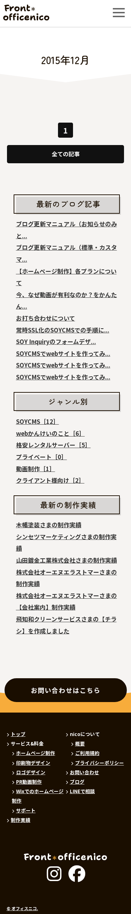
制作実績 (20, 819)
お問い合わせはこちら (66, 690)
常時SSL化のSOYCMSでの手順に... (62, 330)
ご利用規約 (87, 752)
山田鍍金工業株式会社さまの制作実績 (66, 560)
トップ (18, 733)
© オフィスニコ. (22, 908)
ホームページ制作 (35, 752)
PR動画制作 (29, 781)
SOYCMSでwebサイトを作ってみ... (63, 353)
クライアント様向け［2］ (50, 480)
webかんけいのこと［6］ (50, 433)
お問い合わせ (84, 772)
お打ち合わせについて (45, 318)
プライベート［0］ (41, 457)
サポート (26, 810)
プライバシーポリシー (99, 762)
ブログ (77, 781)
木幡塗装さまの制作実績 (48, 525)
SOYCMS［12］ (37, 421)
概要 (80, 743)
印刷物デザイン (33, 762)
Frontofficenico (20, 13)
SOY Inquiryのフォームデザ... (56, 341)
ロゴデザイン (30, 772)
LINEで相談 (82, 791)
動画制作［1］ (35, 469)
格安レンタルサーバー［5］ (53, 445)
